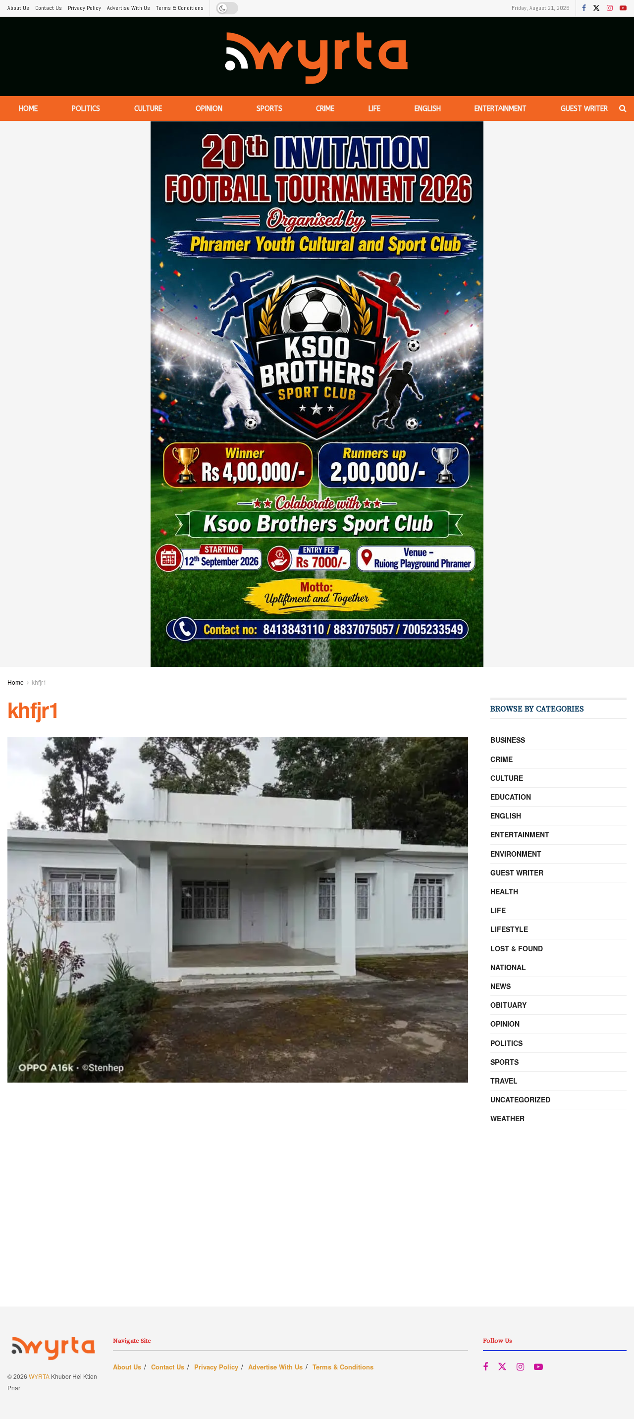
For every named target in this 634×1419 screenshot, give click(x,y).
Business (507, 740)
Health (504, 891)
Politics (86, 109)
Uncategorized (520, 1099)
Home (28, 109)
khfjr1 (39, 682)
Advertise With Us (128, 8)
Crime (325, 109)
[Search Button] (623, 108)
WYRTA (39, 1376)
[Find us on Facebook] (584, 8)
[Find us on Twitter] (596, 8)
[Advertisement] (317, 1237)
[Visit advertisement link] (317, 394)
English (428, 109)
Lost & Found (516, 948)
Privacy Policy (84, 8)
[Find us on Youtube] (623, 8)
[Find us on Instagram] (610, 8)
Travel (504, 1081)
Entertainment (501, 109)
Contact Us (48, 8)
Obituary (508, 1005)
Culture (148, 109)
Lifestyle (509, 929)
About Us (18, 8)
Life (374, 109)
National (508, 967)
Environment (515, 854)
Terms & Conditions (180, 8)
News (500, 986)
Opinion (209, 109)
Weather (507, 1118)
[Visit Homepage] (317, 56)
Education (510, 797)
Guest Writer (584, 109)
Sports (269, 109)
